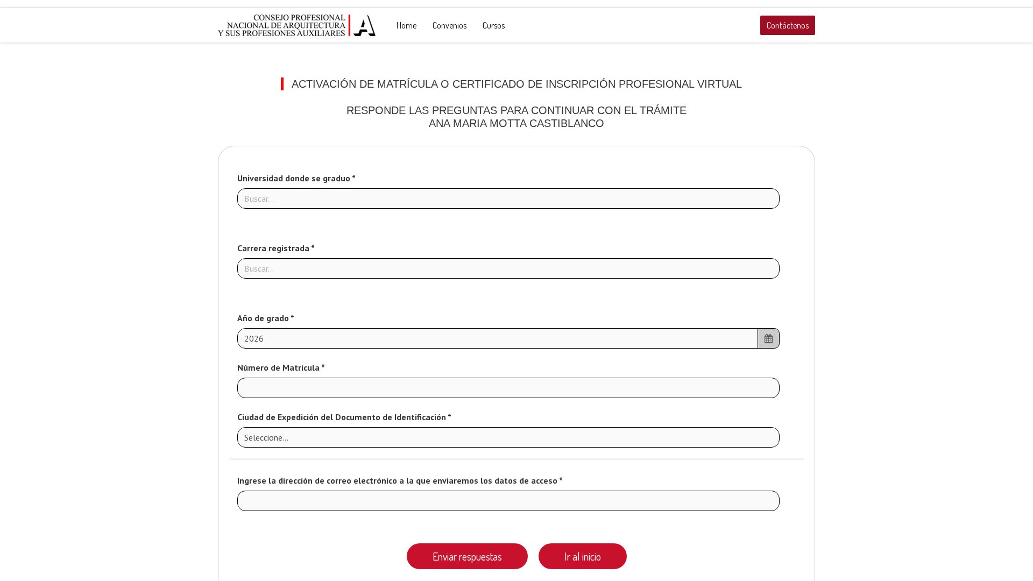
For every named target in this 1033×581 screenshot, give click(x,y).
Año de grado (264, 318)
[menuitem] (406, 25)
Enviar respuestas (467, 556)
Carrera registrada (274, 248)
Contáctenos (788, 25)
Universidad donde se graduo (294, 178)
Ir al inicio (582, 556)
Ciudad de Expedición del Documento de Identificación (342, 417)
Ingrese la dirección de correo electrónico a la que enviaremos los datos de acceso (398, 480)
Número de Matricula (279, 367)
